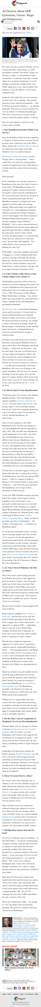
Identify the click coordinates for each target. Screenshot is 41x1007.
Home (4, 994)
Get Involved (29, 994)
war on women (11, 983)
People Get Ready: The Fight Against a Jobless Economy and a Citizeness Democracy (20, 937)
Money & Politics (26, 980)
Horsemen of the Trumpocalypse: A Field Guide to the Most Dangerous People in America (24, 925)
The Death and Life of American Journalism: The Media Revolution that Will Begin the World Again (20, 932)
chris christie (21, 981)
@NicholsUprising (26, 941)
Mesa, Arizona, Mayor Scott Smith (20, 554)
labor (9, 601)
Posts (9, 994)
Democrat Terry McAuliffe (16, 156)
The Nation (27, 32)
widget (17, 983)
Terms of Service (16, 1004)
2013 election (9, 981)
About (37, 994)
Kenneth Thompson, (24, 754)
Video (21, 994)
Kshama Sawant (8, 817)
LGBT (4, 537)
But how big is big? (9, 309)
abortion (15, 981)
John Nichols (8, 23)
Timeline (16, 994)
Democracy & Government (14, 980)
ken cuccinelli (28, 981)
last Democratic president (27, 146)
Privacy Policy (25, 1004)
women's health (23, 983)
